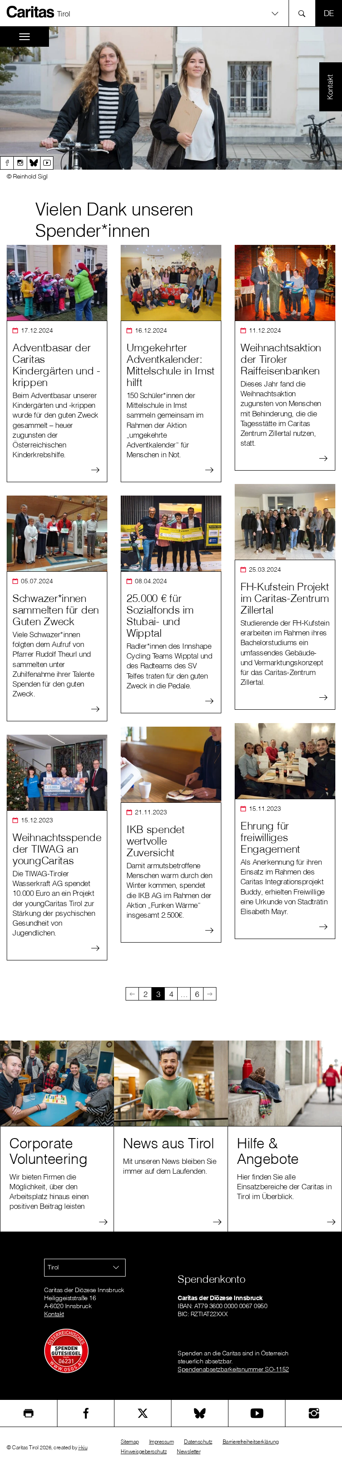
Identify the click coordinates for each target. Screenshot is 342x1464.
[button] (171, 13)
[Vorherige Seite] (132, 993)
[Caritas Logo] (31, 11)
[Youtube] (46, 163)
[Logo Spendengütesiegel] (66, 1350)
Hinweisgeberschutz (144, 1451)
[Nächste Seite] (209, 993)
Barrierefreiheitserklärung (251, 1441)
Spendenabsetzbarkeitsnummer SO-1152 (233, 1369)
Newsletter (188, 1451)
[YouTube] (256, 1413)
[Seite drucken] (28, 1413)
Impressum (161, 1441)
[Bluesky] (33, 163)
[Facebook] (6, 163)
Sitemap (130, 1441)
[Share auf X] (142, 1413)
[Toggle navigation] (24, 37)
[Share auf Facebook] (85, 1413)
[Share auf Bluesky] (199, 1413)
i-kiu (83, 1447)
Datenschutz (198, 1441)
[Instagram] (20, 163)
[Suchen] (304, 13)
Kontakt (54, 1314)
